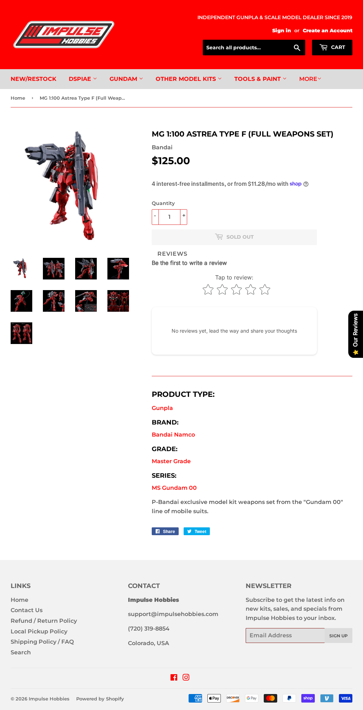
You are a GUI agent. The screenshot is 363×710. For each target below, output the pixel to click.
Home (18, 98)
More (308, 79)
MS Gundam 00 (174, 487)
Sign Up (338, 635)
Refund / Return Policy (44, 620)
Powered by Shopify (100, 698)
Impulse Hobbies (49, 698)
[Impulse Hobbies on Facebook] (174, 678)
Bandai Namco (173, 434)
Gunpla (162, 408)
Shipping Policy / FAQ (42, 641)
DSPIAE (81, 79)
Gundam (124, 79)
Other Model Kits (187, 79)
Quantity (163, 203)
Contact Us (27, 610)
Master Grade (171, 461)
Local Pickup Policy (39, 631)
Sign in (281, 30)
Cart (337, 47)
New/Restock (33, 79)
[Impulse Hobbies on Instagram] (186, 678)
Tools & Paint (258, 79)
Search (21, 652)
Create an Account (327, 30)
